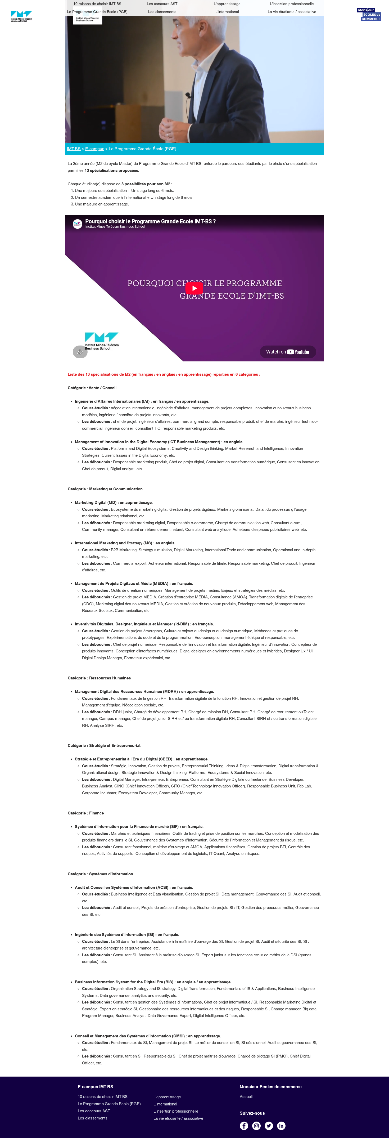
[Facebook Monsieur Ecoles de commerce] (244, 1126)
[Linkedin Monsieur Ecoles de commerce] (281, 1126)
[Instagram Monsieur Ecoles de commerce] (256, 1126)
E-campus (94, 148)
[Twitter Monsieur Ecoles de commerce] (269, 1126)
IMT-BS (74, 148)
